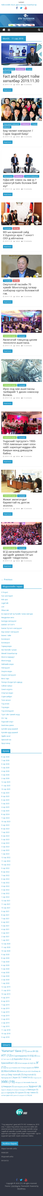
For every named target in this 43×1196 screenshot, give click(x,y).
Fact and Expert (9, 69)
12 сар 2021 (5, 900)
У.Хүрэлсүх (37, 1078)
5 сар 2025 (5, 803)
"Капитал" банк (14, 1051)
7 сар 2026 (5, 760)
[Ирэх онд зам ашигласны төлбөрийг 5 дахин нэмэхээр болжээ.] (21, 360)
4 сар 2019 (5, 1015)
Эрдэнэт (34, 1086)
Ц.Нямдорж (7, 1086)
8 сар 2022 (5, 872)
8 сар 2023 (5, 829)
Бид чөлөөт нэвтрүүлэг (11, 124)
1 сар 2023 (5, 854)
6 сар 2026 (5, 764)
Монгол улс (25, 1071)
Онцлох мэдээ (6, 671)
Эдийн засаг (6, 736)
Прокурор (6, 1078)
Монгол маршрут (8, 657)
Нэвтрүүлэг (20, 69)
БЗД (33, 1055)
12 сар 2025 (5, 782)
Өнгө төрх (5, 678)
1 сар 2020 (5, 983)
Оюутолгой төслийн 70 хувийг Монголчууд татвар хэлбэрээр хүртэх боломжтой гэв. (21, 289)
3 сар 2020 (5, 976)
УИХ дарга (19, 1082)
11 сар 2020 (5, 947)
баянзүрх (33, 1089)
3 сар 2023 (5, 847)
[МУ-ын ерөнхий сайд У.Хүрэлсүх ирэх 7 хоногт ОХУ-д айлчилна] (21, 204)
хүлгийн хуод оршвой (9, 729)
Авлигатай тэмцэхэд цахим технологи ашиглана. (20, 341)
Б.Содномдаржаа (20, 1055)
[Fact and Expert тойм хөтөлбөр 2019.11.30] (21, 44)
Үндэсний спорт (7, 722)
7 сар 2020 (5, 962)
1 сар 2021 (5, 940)
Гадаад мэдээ (6, 646)
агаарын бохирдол (20, 1090)
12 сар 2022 (5, 857)
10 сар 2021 (5, 908)
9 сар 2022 (5, 868)
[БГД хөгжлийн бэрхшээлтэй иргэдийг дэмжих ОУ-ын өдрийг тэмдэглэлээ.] (21, 523)
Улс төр (16, 228)
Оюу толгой (15, 1074)
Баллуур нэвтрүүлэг (9, 621)
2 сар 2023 (5, 850)
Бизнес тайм (6, 635)
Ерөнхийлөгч (9, 1063)
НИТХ (4, 1075)
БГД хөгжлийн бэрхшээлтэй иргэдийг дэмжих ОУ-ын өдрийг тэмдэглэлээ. (20, 555)
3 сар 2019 (5, 1019)
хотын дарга (7, 1095)
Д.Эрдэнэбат (19, 1059)
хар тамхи (32, 1092)
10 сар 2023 (5, 821)
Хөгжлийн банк (30, 1082)
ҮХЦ (29, 1095)
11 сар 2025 (5, 785)
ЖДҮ (32, 1063)
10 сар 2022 (5, 864)
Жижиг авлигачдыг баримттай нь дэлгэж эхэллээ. (16, 502)
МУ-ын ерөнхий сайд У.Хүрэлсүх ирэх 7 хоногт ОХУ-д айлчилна (18, 235)
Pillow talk (5, 610)
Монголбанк (11, 1071)
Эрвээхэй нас (6, 740)
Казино (16, 1068)
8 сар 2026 (5, 757)
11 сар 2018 (5, 1030)
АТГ (6, 1055)
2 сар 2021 (5, 936)
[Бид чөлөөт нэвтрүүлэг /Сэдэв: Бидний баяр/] (21, 99)
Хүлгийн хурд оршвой (9, 732)
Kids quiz (4, 599)
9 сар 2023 (5, 825)
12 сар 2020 (5, 944)
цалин (16, 1095)
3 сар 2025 (5, 811)
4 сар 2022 (5, 886)
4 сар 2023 (5, 843)
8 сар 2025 (5, 796)
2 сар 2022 (5, 893)
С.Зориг (15, 1077)
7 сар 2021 (5, 918)
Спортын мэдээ (7, 693)
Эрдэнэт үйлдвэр (7, 1090)
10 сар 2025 (5, 789)
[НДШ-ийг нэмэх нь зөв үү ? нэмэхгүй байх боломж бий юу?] (21, 151)
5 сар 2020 (5, 969)
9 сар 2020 (5, 954)
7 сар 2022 (5, 875)
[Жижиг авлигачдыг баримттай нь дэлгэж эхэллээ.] (21, 471)
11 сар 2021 (5, 904)
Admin (18, 85)
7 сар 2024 (5, 818)
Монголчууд (8, 176)
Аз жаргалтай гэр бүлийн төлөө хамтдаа (17, 614)
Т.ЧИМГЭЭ (27, 1077)
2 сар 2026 (5, 778)
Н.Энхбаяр (35, 1071)
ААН (29, 1051)
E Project (4, 592)
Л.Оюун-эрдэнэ (27, 1068)
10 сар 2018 (5, 1033)
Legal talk (4, 603)
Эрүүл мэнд (5, 743)
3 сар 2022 (5, 890)
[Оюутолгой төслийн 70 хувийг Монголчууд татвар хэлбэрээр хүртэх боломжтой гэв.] (21, 256)
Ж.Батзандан (24, 1063)
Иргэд (9, 1068)
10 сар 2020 (5, 951)
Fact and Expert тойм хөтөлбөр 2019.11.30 (21, 78)
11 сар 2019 (5, 990)
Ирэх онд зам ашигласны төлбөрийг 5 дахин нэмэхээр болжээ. (21, 392)
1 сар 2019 (5, 1026)
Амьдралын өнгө (7, 617)
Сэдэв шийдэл (6, 696)
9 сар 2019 (5, 997)
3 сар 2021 (5, 933)
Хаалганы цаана (7, 725)
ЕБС (28, 1059)
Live (2, 607)
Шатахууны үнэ (21, 1087)
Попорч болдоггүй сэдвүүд (11, 682)
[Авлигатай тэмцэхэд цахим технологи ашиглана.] (21, 311)
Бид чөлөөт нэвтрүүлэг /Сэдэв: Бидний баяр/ (18, 132)
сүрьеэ (22, 1092)
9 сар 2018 (5, 1037)
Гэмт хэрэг (7, 1059)
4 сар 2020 (5, 972)
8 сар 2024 (5, 814)
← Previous (6, 579)
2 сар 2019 (5, 1023)
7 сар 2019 (5, 1005)
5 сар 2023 (5, 839)
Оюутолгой (30, 1074)
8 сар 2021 (5, 915)
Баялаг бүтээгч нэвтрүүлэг (11, 628)
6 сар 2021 (5, 922)
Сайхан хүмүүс (6, 686)
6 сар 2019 (5, 1008)
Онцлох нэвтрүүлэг (31, 176)
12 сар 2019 (5, 987)
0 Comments (27, 85)
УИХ (8, 1081)
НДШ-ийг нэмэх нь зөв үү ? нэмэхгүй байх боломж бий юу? (20, 183)
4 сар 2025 (5, 807)
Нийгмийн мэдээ (10, 336)
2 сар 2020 (5, 980)
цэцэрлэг (23, 1095)
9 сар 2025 (5, 793)
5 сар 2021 (5, 926)
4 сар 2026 (5, 771)
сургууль (12, 1092)
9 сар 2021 (5, 911)
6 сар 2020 (5, 965)
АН (35, 1051)
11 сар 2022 (5, 861)
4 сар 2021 (5, 929)
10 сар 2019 (5, 994)
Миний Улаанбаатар (9, 653)
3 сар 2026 (5, 775)
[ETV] (3, 29)
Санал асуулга (6, 689)
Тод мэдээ (7, 228)
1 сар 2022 (5, 897)
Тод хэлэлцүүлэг (7, 711)
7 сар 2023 (5, 832)
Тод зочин (5, 704)
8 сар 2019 (5, 1001)
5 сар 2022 (5, 882)
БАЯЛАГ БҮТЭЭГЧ (8, 625)
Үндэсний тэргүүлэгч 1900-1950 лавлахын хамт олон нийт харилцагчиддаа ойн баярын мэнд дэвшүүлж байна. (19, 447)
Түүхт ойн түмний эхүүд (10, 714)
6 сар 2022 (5, 879)
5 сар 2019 (5, 1012)
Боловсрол (5, 639)
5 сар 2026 (5, 767)
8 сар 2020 (5, 958)
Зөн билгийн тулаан (9, 650)
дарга (3, 1093)
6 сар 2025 (5, 800)
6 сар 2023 (5, 836)
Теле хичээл (6, 700)
